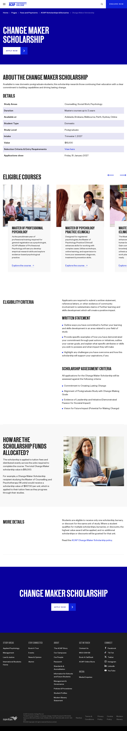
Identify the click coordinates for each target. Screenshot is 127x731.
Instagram (112, 662)
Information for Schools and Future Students (63, 675)
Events (31, 653)
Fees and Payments (29, 13)
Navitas (79, 718)
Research (58, 662)
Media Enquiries (85, 677)
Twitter (111, 658)
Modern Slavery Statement (60, 699)
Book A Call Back (86, 658)
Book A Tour (33, 649)
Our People (58, 658)
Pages (14, 13)
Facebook (112, 649)
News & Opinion (34, 658)
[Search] (102, 4)
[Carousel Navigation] (117, 175)
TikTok (111, 653)
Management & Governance (60, 682)
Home (5, 13)
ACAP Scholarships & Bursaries (55, 13)
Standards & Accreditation (59, 668)
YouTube (111, 671)
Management (8, 653)
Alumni (31, 662)
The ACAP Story (60, 649)
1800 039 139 (84, 653)
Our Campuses (60, 653)
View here (70, 149)
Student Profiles (60, 693)
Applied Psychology (11, 649)
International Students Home (12, 663)
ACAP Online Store (87, 662)
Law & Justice (8, 658)
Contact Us (83, 649)
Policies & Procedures (63, 689)
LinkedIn (111, 667)
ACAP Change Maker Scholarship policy (92, 540)
